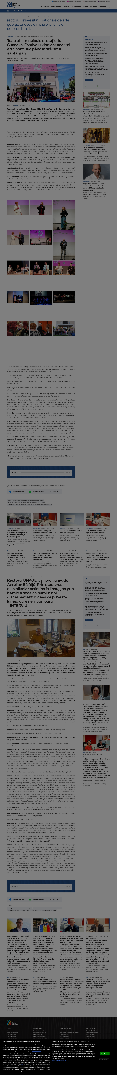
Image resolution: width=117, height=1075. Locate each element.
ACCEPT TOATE (104, 1053)
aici (22, 1064)
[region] (58, 1057)
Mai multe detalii (36, 1051)
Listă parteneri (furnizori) (59, 1060)
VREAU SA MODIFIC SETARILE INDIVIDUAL (104, 1058)
